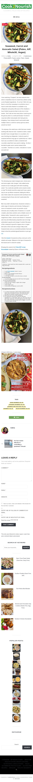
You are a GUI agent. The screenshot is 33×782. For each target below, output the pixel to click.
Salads (27, 58)
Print (17, 417)
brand (8, 238)
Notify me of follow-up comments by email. (14, 511)
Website (4, 497)
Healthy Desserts (24, 768)
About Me (28, 759)
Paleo (22, 58)
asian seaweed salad (16, 402)
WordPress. (12, 777)
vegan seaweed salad (23, 408)
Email (3, 490)
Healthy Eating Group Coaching (16, 761)
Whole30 (16, 60)
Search (16, 744)
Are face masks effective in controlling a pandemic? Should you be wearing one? (20, 444)
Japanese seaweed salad (16, 404)
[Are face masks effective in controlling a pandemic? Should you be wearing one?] (8, 443)
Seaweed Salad (8, 408)
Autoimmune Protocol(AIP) (11, 765)
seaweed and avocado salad (16, 406)
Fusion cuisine (16, 58)
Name (3, 483)
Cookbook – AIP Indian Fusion (12, 759)
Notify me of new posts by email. (13, 517)
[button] (16, 17)
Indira (9, 56)
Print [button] (30, 255)
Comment (5, 468)
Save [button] (27, 255)
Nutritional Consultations (13, 763)
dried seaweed (10, 271)
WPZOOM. (17, 778)
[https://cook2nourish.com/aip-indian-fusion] (16, 372)
